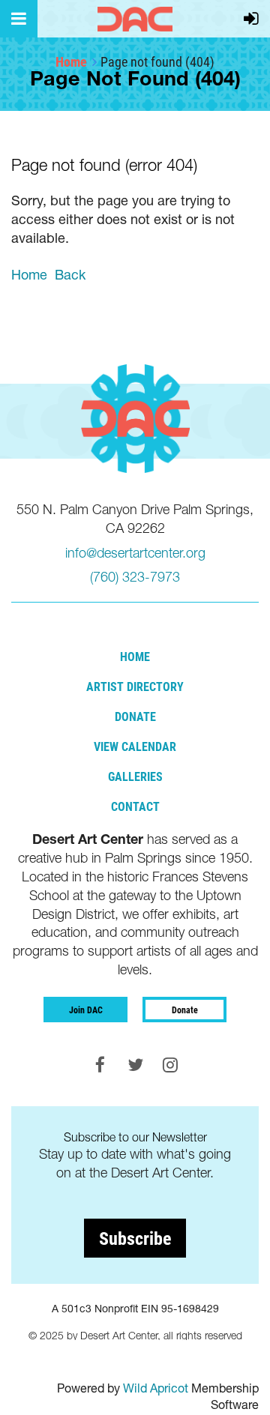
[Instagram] (170, 1064)
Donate (135, 716)
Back (70, 274)
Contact (135, 806)
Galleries (135, 776)
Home (71, 61)
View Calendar (135, 746)
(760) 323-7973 (135, 576)
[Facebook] (100, 1064)
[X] (135, 1064)
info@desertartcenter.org (135, 552)
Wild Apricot (155, 1388)
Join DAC (86, 1010)
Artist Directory (135, 686)
